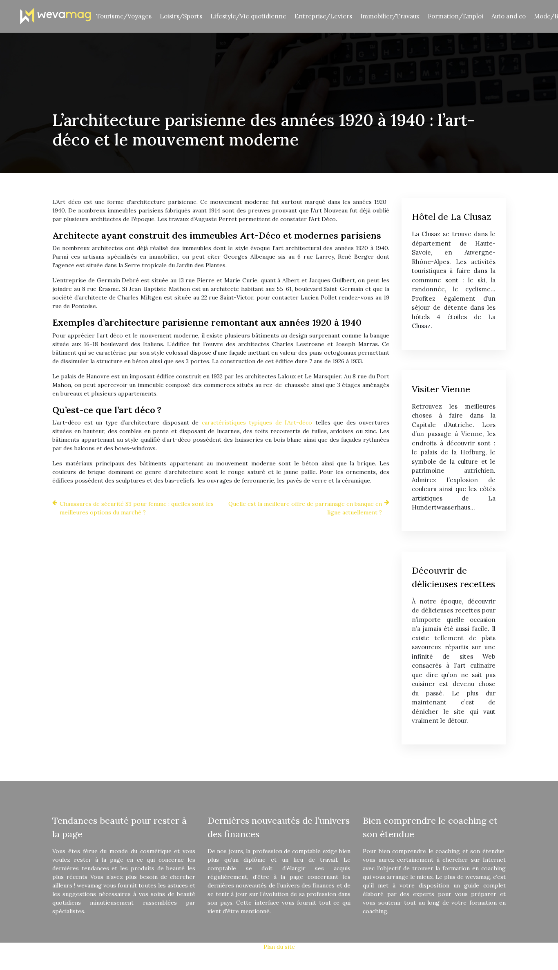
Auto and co (508, 16)
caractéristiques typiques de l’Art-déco (257, 422)
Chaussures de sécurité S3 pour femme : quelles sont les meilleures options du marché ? (137, 508)
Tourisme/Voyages (124, 16)
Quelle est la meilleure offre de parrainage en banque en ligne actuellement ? (305, 508)
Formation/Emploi (455, 16)
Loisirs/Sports (181, 16)
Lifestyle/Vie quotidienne (248, 16)
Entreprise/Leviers (323, 16)
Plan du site (279, 946)
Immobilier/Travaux (390, 16)
